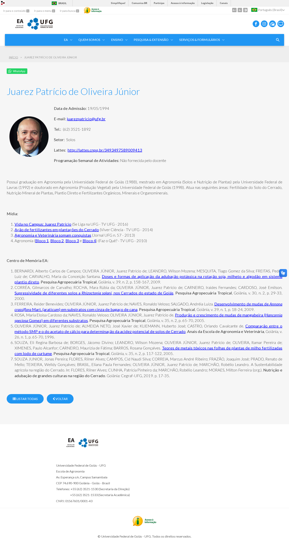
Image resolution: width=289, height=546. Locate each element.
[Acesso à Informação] (93, 10)
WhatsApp (19, 71)
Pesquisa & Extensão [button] (151, 39)
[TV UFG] (280, 23)
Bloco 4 (89, 240)
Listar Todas (27, 399)
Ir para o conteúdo (14, 10)
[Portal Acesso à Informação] (144, 525)
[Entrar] (3, 3)
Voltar (61, 399)
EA (66, 39)
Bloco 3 (72, 240)
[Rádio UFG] (272, 23)
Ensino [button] (117, 39)
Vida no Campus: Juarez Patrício (43, 224)
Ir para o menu (43, 10)
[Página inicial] (14, 29)
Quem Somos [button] (89, 39)
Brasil (62, 3)
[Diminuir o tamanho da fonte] (240, 10)
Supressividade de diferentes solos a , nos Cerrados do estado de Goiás (94, 292)
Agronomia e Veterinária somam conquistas (53, 235)
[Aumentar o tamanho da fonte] (234, 10)
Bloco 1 (42, 240)
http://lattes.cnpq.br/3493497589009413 (105, 150)
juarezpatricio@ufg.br (86, 118)
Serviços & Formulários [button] (199, 39)
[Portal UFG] (40, 28)
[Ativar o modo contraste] (245, 10)
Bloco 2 (57, 240)
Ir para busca (68, 10)
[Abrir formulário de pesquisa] (277, 40)
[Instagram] (264, 23)
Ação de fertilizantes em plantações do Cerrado (57, 229)
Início (13, 57)
